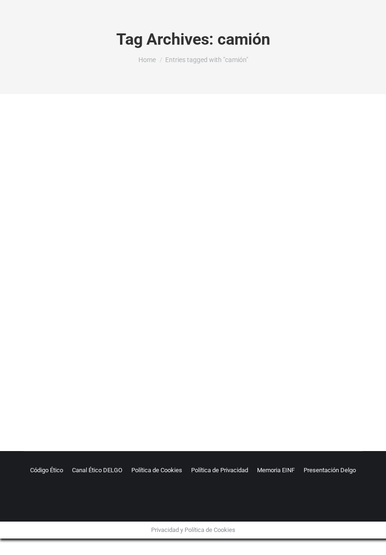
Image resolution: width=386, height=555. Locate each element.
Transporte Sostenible (177, 375)
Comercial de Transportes (69, 375)
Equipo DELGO (126, 375)
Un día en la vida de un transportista (110, 359)
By (234, 375)
